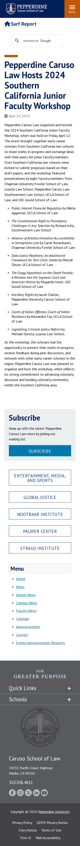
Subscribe (40, 451)
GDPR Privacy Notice (52, 822)
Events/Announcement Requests (40, 643)
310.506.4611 (21, 782)
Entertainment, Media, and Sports (40, 478)
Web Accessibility (48, 838)
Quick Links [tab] (22, 688)
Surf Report (23, 24)
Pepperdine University (54, 811)
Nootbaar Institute (40, 514)
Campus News (26, 603)
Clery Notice (28, 830)
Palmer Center (40, 531)
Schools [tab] (18, 699)
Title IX (25, 838)
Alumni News (26, 595)
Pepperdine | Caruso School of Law (25, 6)
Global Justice (40, 497)
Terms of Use (51, 830)
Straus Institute (40, 548)
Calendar (22, 618)
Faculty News (26, 610)
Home (20, 578)
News (20, 586)
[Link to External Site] (40, 676)
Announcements (28, 626)
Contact (22, 634)
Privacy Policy (22, 822)
